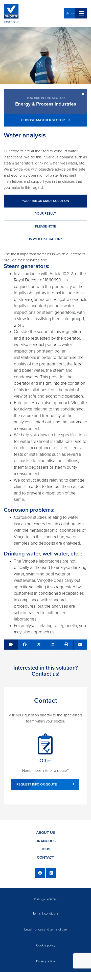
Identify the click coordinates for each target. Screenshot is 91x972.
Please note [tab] (45, 226)
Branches (45, 841)
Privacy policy (45, 961)
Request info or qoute (36, 784)
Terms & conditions (46, 914)
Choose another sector (43, 120)
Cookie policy (45, 945)
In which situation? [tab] (45, 239)
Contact (45, 857)
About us (45, 832)
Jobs (45, 849)
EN (68, 13)
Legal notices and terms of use (45, 929)
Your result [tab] (45, 214)
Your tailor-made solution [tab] (45, 201)
